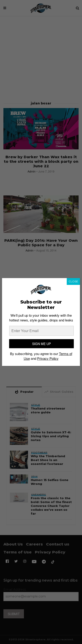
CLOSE (73, 281)
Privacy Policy (48, 358)
